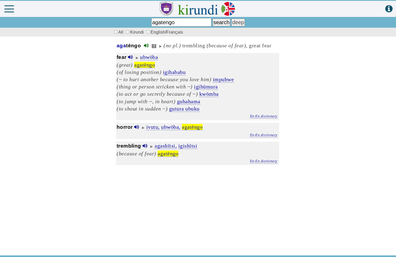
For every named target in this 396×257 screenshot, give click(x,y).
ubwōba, (170, 127)
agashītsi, (166, 146)
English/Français (167, 32)
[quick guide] (388, 9)
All (121, 32)
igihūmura (206, 87)
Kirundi (137, 32)
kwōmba (209, 94)
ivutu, (153, 127)
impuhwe (223, 79)
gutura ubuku (184, 109)
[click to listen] (146, 45)
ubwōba (149, 57)
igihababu (174, 72)
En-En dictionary (263, 116)
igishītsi (187, 146)
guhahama (188, 101)
